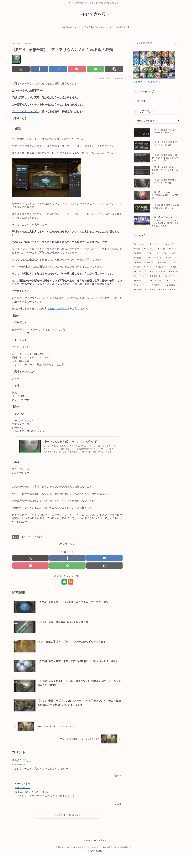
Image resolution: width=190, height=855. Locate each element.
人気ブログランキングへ (146, 82)
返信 (119, 776)
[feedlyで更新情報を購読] (64, 582)
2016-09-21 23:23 (22, 787)
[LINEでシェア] (95, 69)
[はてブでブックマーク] (58, 69)
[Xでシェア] (21, 69)
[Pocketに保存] (77, 69)
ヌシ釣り (40, 537)
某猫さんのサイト (59, 308)
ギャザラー (28, 537)
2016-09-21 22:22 (20, 764)
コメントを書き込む (67, 814)
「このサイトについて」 (25, 111)
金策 (16, 537)
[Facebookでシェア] (39, 69)
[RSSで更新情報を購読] (70, 582)
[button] (114, 69)
